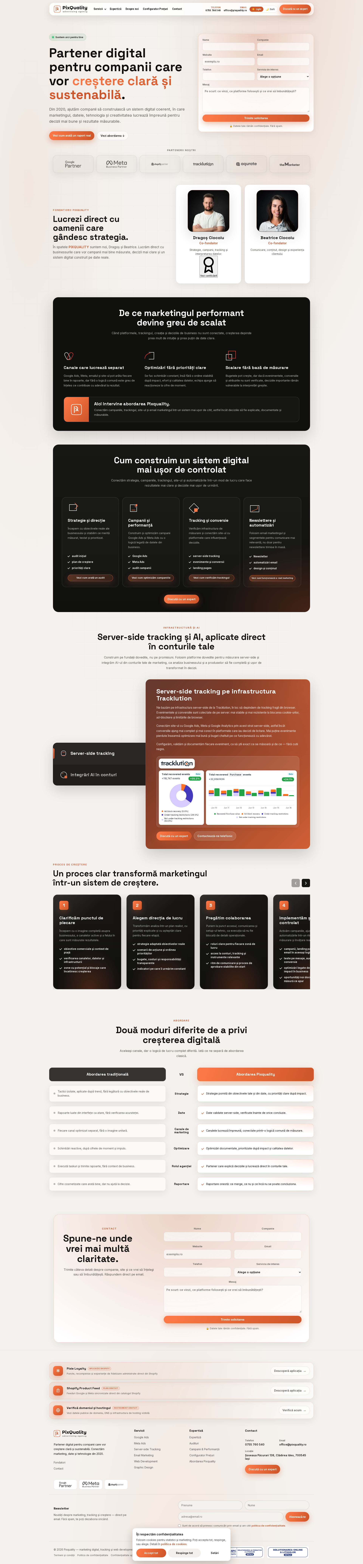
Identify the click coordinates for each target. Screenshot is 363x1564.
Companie (263, 39)
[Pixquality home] (70, 9)
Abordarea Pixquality (202, 1461)
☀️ (256, 9)
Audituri (194, 1443)
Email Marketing (144, 1455)
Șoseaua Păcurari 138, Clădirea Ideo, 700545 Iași (275, 1457)
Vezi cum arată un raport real (72, 135)
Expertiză (115, 9)
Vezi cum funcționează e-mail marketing (272, 578)
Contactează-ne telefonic (215, 836)
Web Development (145, 1461)
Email (260, 54)
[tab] (99, 753)
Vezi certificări (208, 275)
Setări (215, 1553)
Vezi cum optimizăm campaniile (151, 577)
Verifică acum (294, 1410)
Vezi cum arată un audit (90, 577)
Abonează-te (297, 1516)
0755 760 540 (254, 1444)
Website (207, 54)
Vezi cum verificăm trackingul (211, 577)
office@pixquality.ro (292, 1444)
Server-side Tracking (147, 1449)
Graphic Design (143, 1467)
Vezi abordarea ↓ (113, 135)
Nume (205, 39)
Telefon (206, 69)
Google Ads (141, 1437)
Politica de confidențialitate (92, 1555)
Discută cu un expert (181, 599)
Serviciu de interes (267, 69)
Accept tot (151, 1553)
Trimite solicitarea (256, 118)
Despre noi (132, 9)
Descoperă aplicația (290, 1371)
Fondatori (59, 1462)
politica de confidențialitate (268, 1525)
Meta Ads (140, 1443)
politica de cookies (174, 1544)
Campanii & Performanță (204, 1449)
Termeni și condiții (64, 1555)
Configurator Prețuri (155, 9)
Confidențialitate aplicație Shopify (130, 1555)
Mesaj (205, 84)
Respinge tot (184, 1553)
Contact (177, 9)
